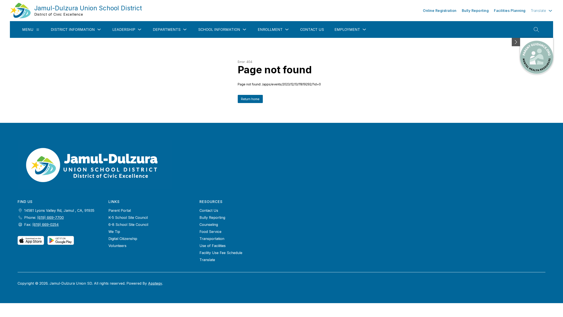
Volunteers (117, 245)
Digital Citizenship (122, 238)
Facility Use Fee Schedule (220, 253)
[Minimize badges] (516, 42)
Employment (347, 29)
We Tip (114, 231)
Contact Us (312, 29)
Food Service (210, 231)
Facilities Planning (510, 10)
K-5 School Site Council (128, 217)
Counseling (208, 224)
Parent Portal (119, 210)
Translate (207, 260)
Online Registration (440, 10)
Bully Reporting (475, 10)
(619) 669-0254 (45, 224)
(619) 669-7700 (50, 217)
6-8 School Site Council (128, 224)
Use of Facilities (212, 245)
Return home (250, 99)
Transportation (211, 238)
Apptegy (155, 283)
